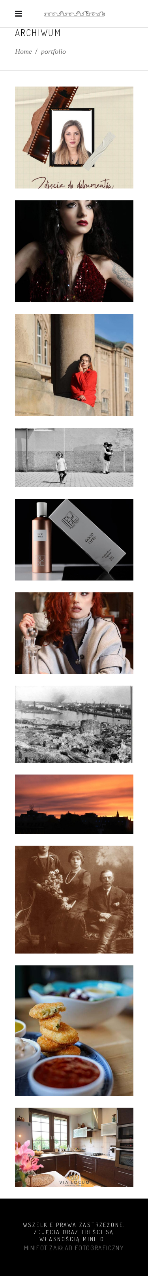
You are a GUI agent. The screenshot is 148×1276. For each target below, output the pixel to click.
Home (23, 51)
